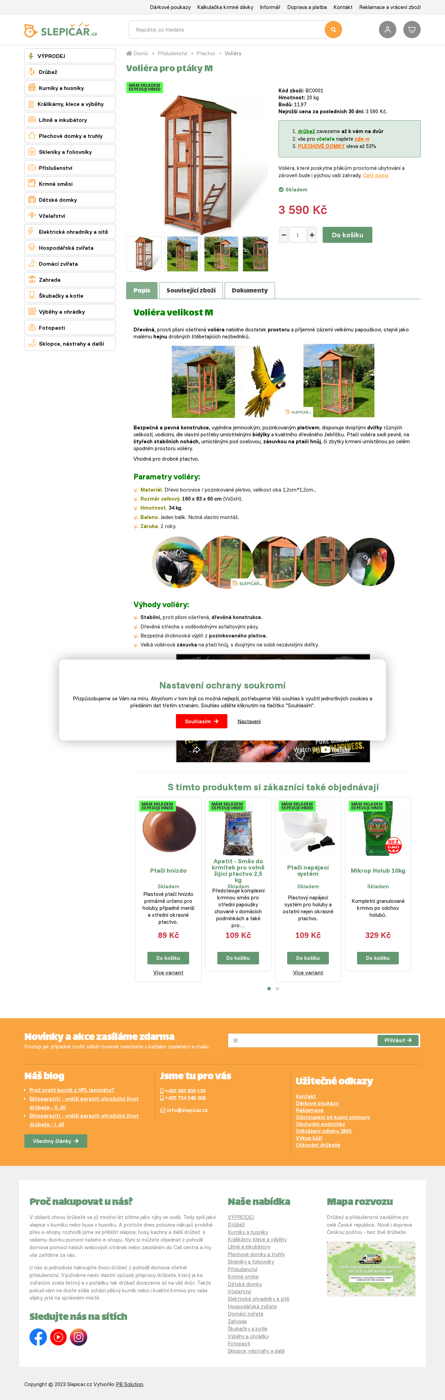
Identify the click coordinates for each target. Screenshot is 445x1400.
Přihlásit (395, 1040)
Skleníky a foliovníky (60, 151)
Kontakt (343, 7)
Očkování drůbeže (318, 1145)
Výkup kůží (309, 1138)
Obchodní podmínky (320, 1124)
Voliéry (233, 53)
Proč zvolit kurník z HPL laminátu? (72, 1090)
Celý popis (376, 175)
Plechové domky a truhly (65, 135)
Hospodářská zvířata (61, 247)
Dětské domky (52, 199)
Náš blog (44, 1077)
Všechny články (52, 1141)
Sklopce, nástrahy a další (66, 343)
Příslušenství (50, 167)
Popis (142, 291)
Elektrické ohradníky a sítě (68, 231)
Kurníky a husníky (56, 87)
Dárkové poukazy (170, 7)
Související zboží (191, 291)
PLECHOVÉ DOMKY (321, 146)
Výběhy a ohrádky (56, 311)
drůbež (306, 131)
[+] (312, 235)
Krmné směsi (50, 183)
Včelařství (46, 215)
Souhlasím (198, 721)
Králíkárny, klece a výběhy (70, 103)
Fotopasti (46, 327)
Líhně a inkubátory (57, 119)
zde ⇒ (362, 138)
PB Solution (129, 1384)
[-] (284, 235)
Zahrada (44, 279)
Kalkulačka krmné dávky (225, 7)
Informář (270, 7)
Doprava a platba (307, 7)
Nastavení (249, 721)
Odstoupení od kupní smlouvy (333, 1117)
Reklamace (310, 1110)
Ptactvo (205, 53)
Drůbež (42, 71)
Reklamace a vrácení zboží (390, 7)
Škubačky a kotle (55, 295)
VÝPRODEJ (50, 55)
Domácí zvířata (53, 263)
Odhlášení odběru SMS (323, 1131)
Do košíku (347, 234)
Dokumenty (250, 291)
